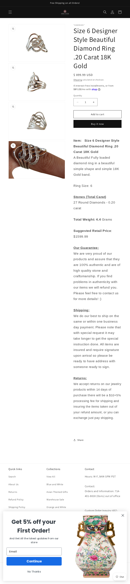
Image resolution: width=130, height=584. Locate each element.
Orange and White (56, 507)
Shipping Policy (16, 507)
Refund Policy (16, 499)
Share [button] (80, 439)
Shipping (77, 79)
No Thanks (34, 572)
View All (51, 476)
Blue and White (55, 484)
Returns (12, 491)
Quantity (77, 95)
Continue (34, 561)
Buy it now (97, 123)
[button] (10, 12)
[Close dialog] (123, 515)
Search (12, 476)
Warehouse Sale (55, 499)
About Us (13, 484)
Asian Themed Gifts (57, 491)
